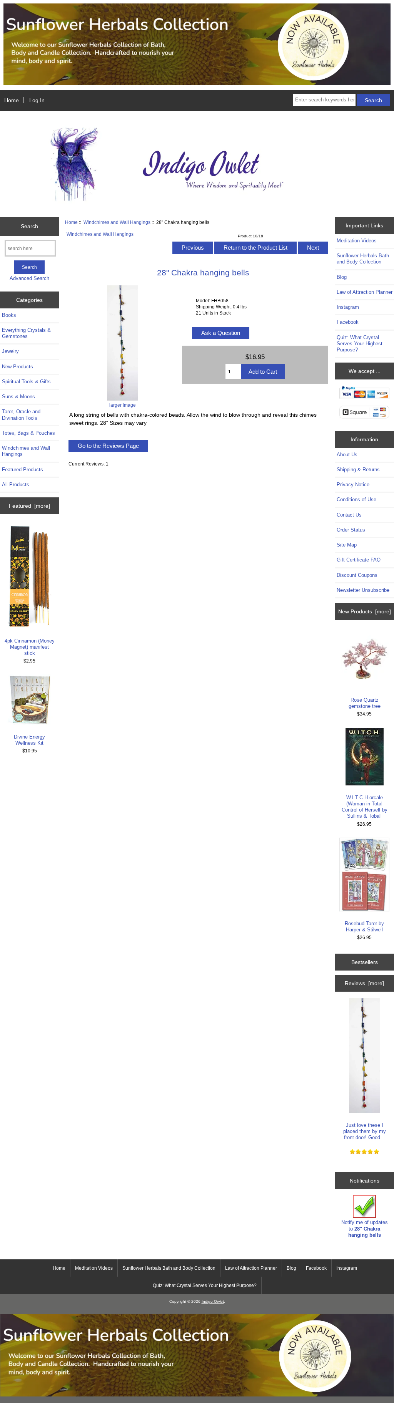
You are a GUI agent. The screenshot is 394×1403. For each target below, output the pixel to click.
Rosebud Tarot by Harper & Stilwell (364, 927)
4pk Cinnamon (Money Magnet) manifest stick (30, 647)
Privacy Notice (353, 484)
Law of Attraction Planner (364, 292)
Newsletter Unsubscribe (363, 590)
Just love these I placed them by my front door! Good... (364, 1131)
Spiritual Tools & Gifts (26, 381)
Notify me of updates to (364, 1228)
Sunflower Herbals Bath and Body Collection (363, 259)
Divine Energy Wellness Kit (29, 740)
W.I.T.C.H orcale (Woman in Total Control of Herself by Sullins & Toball (364, 807)
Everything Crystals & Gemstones (26, 333)
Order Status (351, 530)
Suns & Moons (18, 396)
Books (9, 315)
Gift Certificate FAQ (359, 560)
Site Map (347, 545)
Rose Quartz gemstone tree (365, 703)
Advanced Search (29, 278)
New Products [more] (364, 611)
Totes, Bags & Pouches (28, 433)
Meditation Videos (357, 240)
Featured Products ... (25, 469)
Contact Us (349, 515)
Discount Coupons (357, 575)
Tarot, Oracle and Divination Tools (21, 415)
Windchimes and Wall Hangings (116, 222)
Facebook (348, 322)
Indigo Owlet (213, 1301)
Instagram (348, 307)
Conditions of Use (356, 499)
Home (11, 100)
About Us (347, 454)
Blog (342, 277)
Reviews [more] (364, 983)
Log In (37, 100)
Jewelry (10, 351)
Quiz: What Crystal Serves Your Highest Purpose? (359, 344)
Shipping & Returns (358, 469)
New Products (17, 366)
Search (29, 226)
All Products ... (18, 484)
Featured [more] (29, 506)
